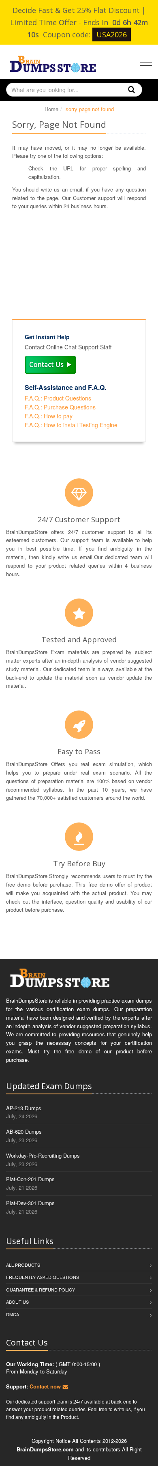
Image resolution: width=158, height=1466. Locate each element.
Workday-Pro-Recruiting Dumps (43, 1155)
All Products (23, 1264)
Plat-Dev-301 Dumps (30, 1203)
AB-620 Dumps (24, 1131)
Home (51, 109)
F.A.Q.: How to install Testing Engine (71, 425)
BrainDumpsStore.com (45, 1449)
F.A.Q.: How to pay (49, 416)
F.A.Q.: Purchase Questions (60, 407)
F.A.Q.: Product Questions (58, 398)
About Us (17, 1301)
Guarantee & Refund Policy (40, 1289)
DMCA (12, 1314)
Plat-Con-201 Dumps (30, 1179)
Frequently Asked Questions (42, 1277)
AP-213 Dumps (23, 1108)
